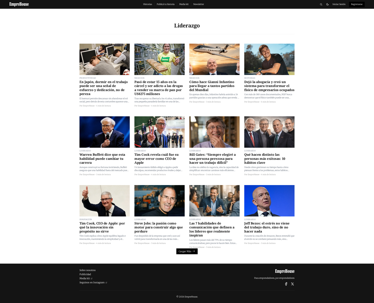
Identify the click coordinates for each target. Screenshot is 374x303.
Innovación (85, 219)
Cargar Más (185, 251)
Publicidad (85, 274)
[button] (321, 4)
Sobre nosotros (87, 270)
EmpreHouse (89, 106)
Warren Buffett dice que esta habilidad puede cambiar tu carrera (102, 159)
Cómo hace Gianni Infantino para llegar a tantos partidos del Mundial (211, 86)
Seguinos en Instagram (92, 282)
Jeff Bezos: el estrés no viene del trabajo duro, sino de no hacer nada (267, 227)
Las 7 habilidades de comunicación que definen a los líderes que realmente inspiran (211, 229)
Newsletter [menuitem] (198, 4)
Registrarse (357, 4)
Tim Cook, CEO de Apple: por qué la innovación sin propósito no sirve (102, 227)
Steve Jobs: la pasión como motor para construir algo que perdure (158, 227)
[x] (292, 284)
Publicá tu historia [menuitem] (166, 4)
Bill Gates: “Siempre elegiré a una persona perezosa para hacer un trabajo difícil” (212, 159)
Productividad (87, 78)
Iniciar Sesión (339, 4)
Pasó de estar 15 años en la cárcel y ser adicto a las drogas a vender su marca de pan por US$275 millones (158, 88)
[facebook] (286, 284)
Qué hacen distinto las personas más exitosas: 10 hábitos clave (264, 159)
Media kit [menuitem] (184, 4)
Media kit (84, 278)
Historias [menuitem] (147, 4)
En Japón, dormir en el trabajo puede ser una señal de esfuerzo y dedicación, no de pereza (103, 88)
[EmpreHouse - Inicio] (72, 4)
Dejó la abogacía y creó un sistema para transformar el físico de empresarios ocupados (269, 86)
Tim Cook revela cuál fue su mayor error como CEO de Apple (156, 159)
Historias (249, 78)
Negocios (139, 78)
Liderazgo (85, 150)
